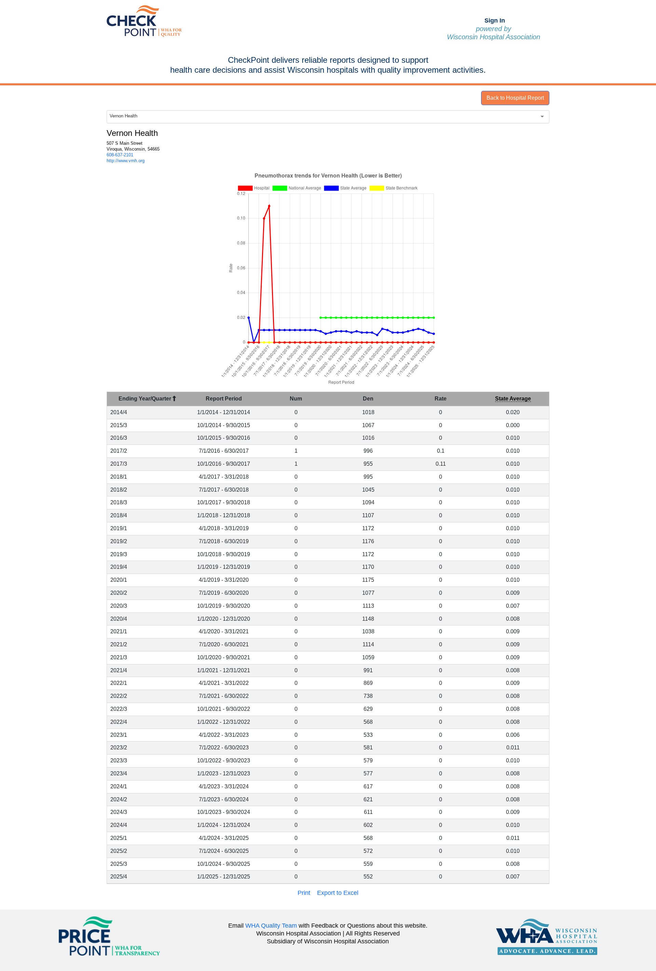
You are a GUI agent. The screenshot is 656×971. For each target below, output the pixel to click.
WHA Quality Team (271, 925)
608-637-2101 (120, 154)
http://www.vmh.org (126, 160)
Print (304, 892)
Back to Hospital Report (515, 98)
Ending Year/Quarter (146, 399)
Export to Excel (337, 892)
